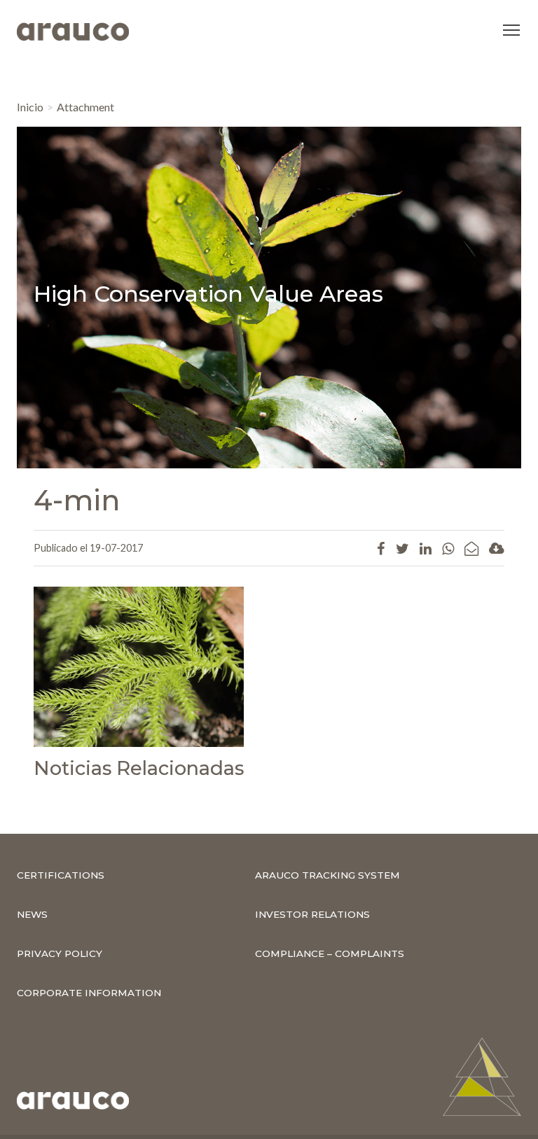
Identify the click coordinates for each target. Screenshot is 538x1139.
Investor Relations (312, 914)
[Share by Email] (471, 548)
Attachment (85, 106)
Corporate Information (89, 992)
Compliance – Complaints (329, 953)
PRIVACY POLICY (59, 953)
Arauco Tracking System (327, 875)
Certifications (60, 875)
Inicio (30, 106)
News (32, 914)
